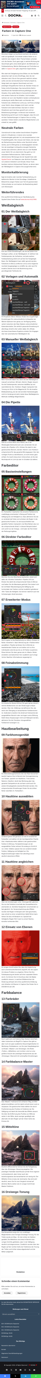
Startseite (6, 22)
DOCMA (33, 1365)
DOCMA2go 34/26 (6, 1336)
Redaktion (6, 35)
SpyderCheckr (6, 159)
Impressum (4, 1357)
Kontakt (3, 1349)
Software (13, 22)
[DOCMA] (15, 15)
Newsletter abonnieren (8, 1345)
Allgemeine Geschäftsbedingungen (11, 1353)
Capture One (21, 22)
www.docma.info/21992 (29, 199)
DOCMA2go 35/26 (6, 1333)
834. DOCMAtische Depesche (10, 1323)
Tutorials (15, 27)
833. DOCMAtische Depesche (10, 1327)
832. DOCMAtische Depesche (10, 1330)
